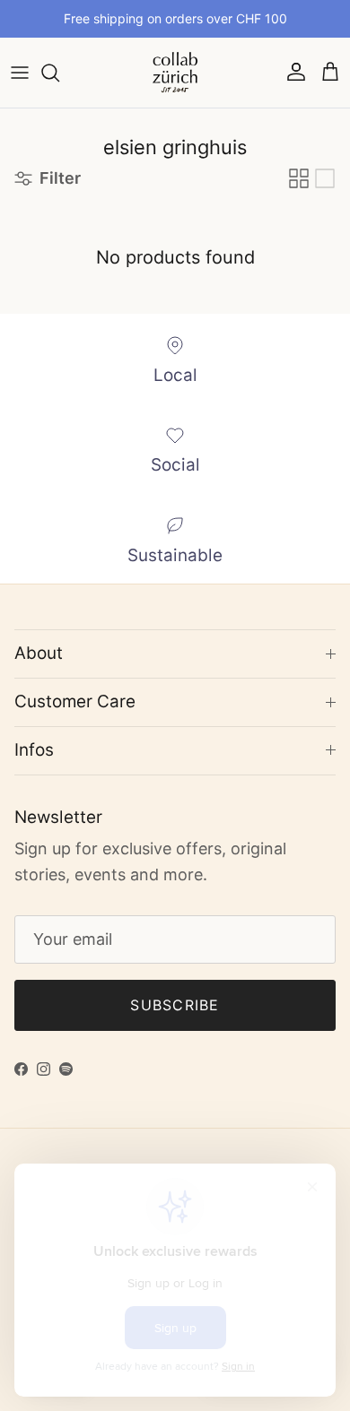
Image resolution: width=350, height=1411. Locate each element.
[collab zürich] (175, 73)
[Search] (59, 72)
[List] (325, 178)
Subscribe (175, 1005)
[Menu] (19, 72)
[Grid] (299, 178)
